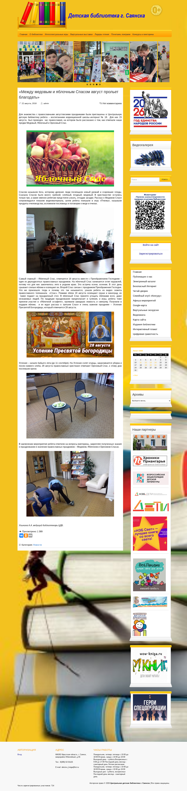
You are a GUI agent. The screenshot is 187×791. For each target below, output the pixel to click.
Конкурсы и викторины (143, 34)
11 (141, 362)
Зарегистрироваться (150, 253)
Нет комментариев (112, 103)
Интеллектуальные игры (56, 34)
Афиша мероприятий (144, 300)
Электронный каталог (144, 281)
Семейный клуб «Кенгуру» (147, 296)
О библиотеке (36, 34)
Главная (23, 34)
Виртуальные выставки (81, 34)
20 (151, 365)
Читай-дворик (140, 291)
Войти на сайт (151, 245)
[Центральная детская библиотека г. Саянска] (83, 15)
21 (155, 365)
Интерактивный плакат (145, 329)
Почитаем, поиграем (120, 34)
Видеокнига (139, 315)
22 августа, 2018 (29, 103)
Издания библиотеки (144, 324)
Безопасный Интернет (144, 286)
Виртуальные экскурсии (146, 310)
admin (46, 103)
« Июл (135, 375)
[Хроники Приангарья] (150, 461)
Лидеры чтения (102, 34)
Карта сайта (139, 319)
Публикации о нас (142, 276)
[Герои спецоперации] (150, 707)
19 (146, 365)
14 (155, 362)
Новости (37, 545)
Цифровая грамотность (145, 334)
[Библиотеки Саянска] (150, 442)
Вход (20, 754)
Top (180, 784)
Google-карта (140, 305)
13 (151, 362)
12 (146, 362)
